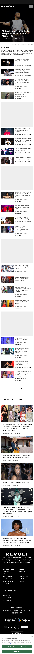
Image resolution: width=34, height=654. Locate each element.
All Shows (6, 571)
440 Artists (6, 584)
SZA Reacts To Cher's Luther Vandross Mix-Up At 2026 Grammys (22, 302)
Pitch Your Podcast (8, 579)
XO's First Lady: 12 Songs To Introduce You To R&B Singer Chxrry (22, 207)
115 (15, 389)
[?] (7, 62)
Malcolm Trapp (21, 86)
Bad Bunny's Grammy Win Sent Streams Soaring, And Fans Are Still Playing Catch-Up (23, 140)
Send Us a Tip (23, 576)
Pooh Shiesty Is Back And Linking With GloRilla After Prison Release (21, 363)
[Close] (32, 636)
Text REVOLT (7, 598)
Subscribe (6, 593)
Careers (21, 581)
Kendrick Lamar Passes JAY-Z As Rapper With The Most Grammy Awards (22, 279)
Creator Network (8, 581)
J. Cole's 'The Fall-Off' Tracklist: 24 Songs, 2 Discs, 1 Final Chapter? (22, 130)
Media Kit (22, 579)
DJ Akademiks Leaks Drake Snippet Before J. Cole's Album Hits (22, 61)
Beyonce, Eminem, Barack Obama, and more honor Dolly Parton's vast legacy (16, 456)
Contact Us (6, 595)
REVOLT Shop (7, 600)
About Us (22, 571)
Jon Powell (7, 460)
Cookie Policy (13, 643)
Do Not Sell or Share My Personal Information (17, 646)
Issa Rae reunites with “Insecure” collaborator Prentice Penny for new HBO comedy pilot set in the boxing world (17, 540)
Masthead (22, 574)
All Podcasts (6, 574)
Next (21, 389)
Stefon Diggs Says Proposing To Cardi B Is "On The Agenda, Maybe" (23, 267)
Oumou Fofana (8, 516)
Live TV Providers (8, 576)
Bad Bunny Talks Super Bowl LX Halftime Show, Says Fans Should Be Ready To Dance (23, 71)
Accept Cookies (17, 651)
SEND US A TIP (17, 613)
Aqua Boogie (8, 38)
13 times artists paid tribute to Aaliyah (16, 483)
